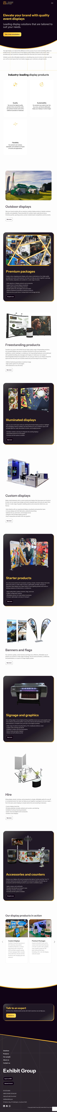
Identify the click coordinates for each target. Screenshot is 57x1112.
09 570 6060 (6, 1090)
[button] (52, 3)
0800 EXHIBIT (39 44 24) (9, 1093)
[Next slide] (54, 941)
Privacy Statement (50, 1107)
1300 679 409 (7, 1096)
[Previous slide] (2, 941)
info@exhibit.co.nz (8, 1099)
